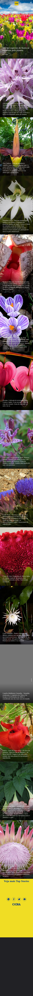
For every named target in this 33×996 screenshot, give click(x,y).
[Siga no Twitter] (19, 900)
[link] (16, 904)
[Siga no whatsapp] (8, 900)
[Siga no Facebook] (14, 900)
